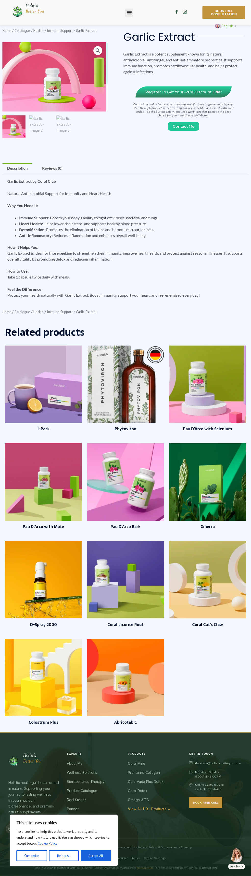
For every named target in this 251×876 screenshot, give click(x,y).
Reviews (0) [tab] (52, 168)
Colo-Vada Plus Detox (145, 781)
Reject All (64, 855)
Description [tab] (17, 168)
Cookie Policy (47, 843)
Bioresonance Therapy (85, 781)
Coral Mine (136, 763)
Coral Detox (137, 791)
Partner (73, 809)
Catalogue (22, 30)
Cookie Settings (155, 858)
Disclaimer (121, 858)
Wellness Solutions (82, 772)
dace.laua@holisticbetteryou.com (218, 763)
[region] (64, 840)
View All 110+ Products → (149, 809)
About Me (75, 763)
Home (6, 30)
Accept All (95, 855)
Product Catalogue (82, 791)
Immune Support (60, 30)
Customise (31, 855)
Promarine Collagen (144, 772)
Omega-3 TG (138, 800)
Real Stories (76, 800)
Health (38, 30)
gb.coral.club (145, 868)
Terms (136, 858)
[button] (129, 13)
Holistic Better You (34, 8)
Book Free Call (205, 802)
